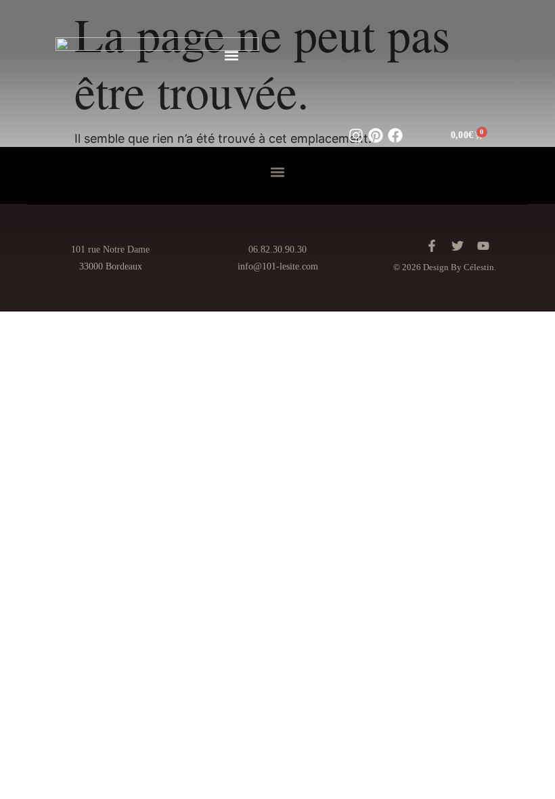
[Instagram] (356, 135)
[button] (231, 55)
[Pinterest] (375, 135)
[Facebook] (395, 135)
